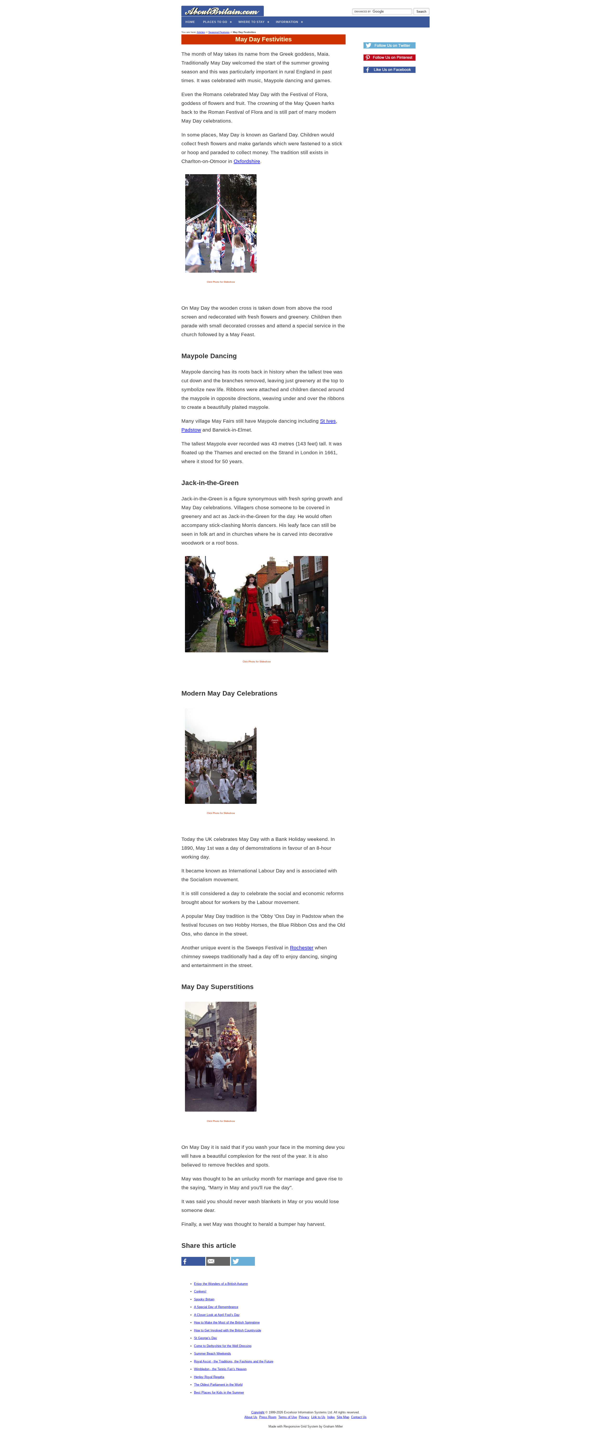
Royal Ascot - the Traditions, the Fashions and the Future (233, 1361)
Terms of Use (287, 1417)
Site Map (343, 1417)
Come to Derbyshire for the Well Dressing (222, 1346)
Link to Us (318, 1417)
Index (331, 1417)
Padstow (191, 430)
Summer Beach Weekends (212, 1353)
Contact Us (359, 1417)
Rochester (301, 947)
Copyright (257, 1412)
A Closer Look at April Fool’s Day (217, 1315)
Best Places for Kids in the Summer (219, 1392)
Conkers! (200, 1291)
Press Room (267, 1417)
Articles (201, 32)
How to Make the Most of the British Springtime (227, 1322)
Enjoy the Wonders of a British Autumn (221, 1284)
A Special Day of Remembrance (216, 1307)
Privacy (304, 1417)
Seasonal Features (218, 32)
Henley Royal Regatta (209, 1377)
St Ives (328, 421)
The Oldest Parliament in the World (218, 1384)
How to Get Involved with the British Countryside (227, 1330)
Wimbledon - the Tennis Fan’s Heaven (220, 1369)
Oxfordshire (247, 161)
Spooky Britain (204, 1299)
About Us (250, 1417)
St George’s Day (205, 1338)
